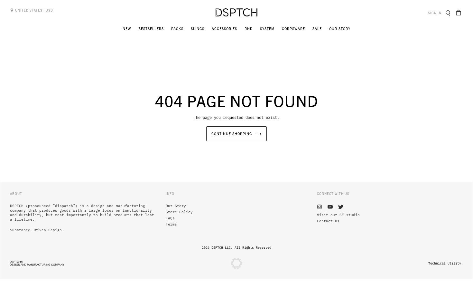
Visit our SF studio (338, 215)
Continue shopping (231, 133)
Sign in (435, 12)
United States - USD (33, 10)
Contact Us (328, 221)
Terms (171, 224)
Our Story (176, 206)
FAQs (170, 218)
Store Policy (179, 212)
